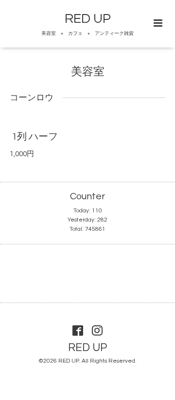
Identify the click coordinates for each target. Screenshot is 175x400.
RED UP (88, 19)
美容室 (88, 72)
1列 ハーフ (35, 137)
